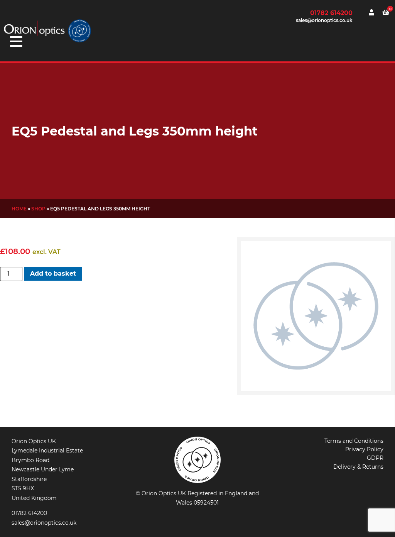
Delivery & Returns (358, 466)
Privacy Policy (364, 449)
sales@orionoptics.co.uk (324, 20)
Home (19, 209)
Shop (38, 209)
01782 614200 (331, 13)
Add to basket (53, 273)
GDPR (375, 457)
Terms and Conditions (353, 440)
